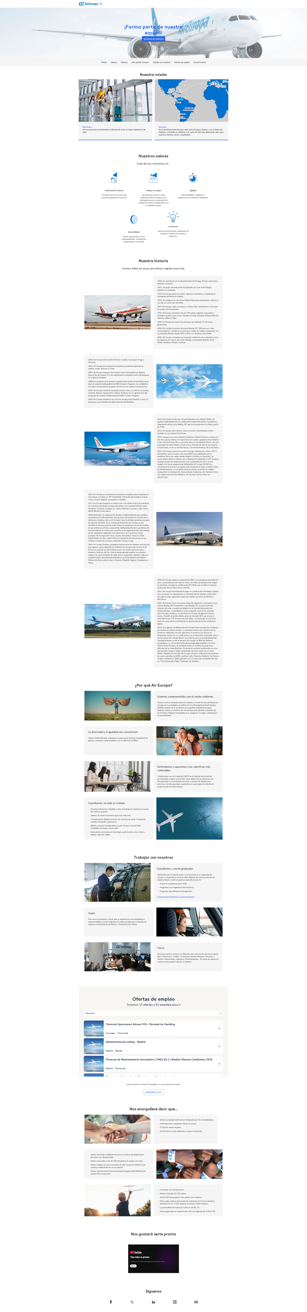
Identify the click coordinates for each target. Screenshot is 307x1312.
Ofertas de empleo (153, 39)
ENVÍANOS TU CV (153, 1092)
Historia (124, 62)
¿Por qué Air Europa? (140, 62)
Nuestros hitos (200, 62)
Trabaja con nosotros (161, 62)
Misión (104, 62)
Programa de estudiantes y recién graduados (176, 896)
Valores (114, 62)
